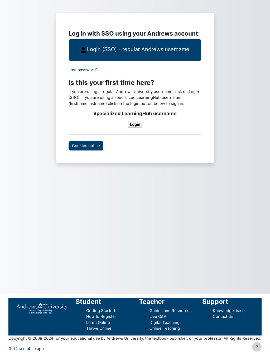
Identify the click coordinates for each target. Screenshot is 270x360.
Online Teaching (165, 328)
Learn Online (98, 322)
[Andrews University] (42, 308)
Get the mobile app (26, 348)
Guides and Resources (171, 310)
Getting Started (100, 310)
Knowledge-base (229, 310)
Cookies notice (86, 145)
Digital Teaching (165, 322)
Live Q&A (158, 316)
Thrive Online (99, 328)
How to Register (101, 316)
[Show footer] (257, 347)
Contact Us (223, 316)
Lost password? (83, 69)
